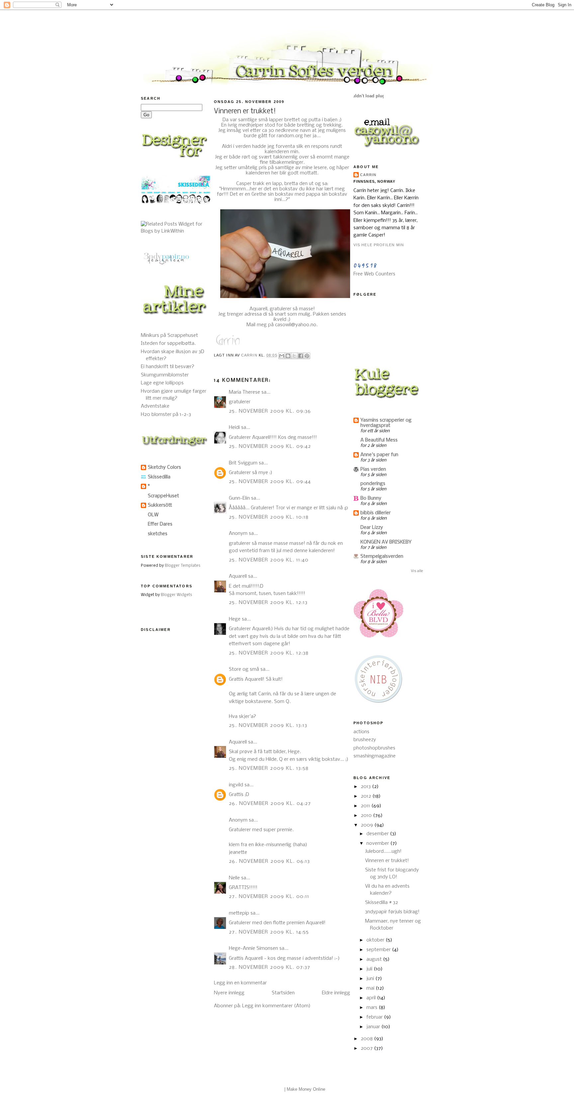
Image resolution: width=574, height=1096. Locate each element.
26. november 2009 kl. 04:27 (270, 803)
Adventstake (155, 406)
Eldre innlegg (336, 993)
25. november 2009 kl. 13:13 (268, 725)
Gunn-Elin (239, 498)
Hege (234, 619)
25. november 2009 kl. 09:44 (270, 481)
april (371, 998)
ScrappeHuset (163, 496)
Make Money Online (306, 1089)
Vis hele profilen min (378, 245)
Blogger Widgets (176, 595)
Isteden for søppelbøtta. (168, 343)
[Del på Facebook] (300, 355)
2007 (367, 1048)
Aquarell (258, 309)
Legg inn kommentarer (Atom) (276, 1006)
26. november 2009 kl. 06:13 (269, 861)
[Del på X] (294, 355)
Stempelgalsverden (381, 556)
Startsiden (283, 993)
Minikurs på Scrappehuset (169, 335)
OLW (153, 515)
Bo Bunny (370, 498)
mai (371, 988)
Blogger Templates (182, 566)
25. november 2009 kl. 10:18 (269, 517)
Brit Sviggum (243, 463)
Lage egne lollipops (162, 383)
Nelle (234, 878)
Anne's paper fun (379, 454)
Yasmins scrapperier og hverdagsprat (386, 423)
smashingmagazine (374, 756)
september (379, 949)
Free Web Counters (374, 274)
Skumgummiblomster (165, 375)
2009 (367, 825)
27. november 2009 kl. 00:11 (269, 896)
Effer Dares (160, 524)
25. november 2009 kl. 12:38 (269, 653)
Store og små (244, 669)
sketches (157, 534)
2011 (366, 806)
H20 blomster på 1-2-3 (166, 414)
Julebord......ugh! (383, 851)
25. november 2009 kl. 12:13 (268, 602)
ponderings (372, 483)
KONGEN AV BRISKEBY (386, 542)
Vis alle (417, 571)
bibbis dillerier (375, 513)
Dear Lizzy (371, 527)
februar (375, 1017)
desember (378, 834)
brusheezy (364, 740)
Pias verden (373, 469)
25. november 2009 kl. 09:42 (270, 446)
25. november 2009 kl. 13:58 (269, 768)
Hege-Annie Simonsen (253, 948)
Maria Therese (244, 392)
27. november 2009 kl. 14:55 (269, 932)
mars (372, 1007)
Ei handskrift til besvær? (167, 366)
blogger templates (266, 1089)
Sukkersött (160, 505)
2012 (366, 796)
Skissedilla (159, 477)
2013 (366, 786)
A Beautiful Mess (379, 440)
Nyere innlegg (229, 993)
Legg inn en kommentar (240, 983)
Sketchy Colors (164, 467)
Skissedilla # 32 (381, 902)
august (374, 959)
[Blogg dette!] (288, 355)
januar (373, 1027)
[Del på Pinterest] (307, 355)
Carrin (368, 175)
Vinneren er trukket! (387, 860)
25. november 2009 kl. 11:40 (269, 560)
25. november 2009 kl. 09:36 (270, 411)
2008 (367, 1039)
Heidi (234, 427)
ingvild (236, 785)
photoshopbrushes (374, 748)
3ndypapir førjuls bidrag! (392, 912)
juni (370, 978)
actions (361, 732)
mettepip (239, 913)
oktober (376, 940)
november (378, 843)
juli (370, 969)
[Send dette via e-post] (281, 355)
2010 (367, 815)
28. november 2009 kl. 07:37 (270, 967)
